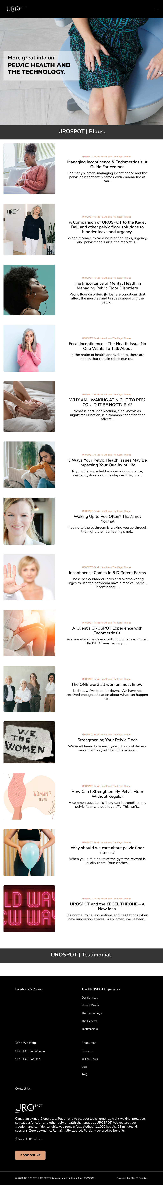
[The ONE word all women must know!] (29, 689)
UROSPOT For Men (27, 1059)
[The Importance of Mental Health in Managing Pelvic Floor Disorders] (29, 290)
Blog (85, 1067)
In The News (90, 1059)
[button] (157, 9)
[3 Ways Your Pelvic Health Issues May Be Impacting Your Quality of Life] (29, 464)
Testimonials (90, 1029)
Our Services (90, 997)
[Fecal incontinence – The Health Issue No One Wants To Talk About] (29, 348)
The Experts (89, 1021)
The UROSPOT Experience (101, 989)
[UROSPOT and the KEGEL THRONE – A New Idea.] (29, 908)
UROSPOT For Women (30, 1051)
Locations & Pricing (29, 989)
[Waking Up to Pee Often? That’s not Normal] (29, 521)
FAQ (84, 1074)
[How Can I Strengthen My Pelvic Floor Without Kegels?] (29, 796)
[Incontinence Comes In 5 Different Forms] (29, 577)
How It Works (90, 1005)
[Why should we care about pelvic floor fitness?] (29, 852)
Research (87, 1051)
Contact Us (23, 1088)
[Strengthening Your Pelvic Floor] (29, 742)
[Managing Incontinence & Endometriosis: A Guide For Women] (29, 168)
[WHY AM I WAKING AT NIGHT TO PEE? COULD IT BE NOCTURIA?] (29, 406)
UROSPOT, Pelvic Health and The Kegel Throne (106, 156)
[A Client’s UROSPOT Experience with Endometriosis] (29, 633)
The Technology (92, 1013)
